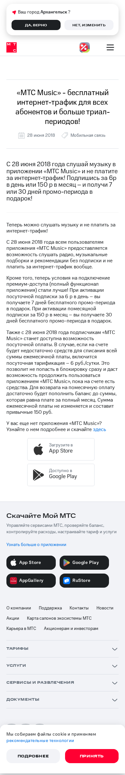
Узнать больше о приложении (36, 545)
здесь (99, 429)
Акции (12, 618)
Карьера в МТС (21, 628)
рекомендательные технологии (40, 741)
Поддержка (50, 608)
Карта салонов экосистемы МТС (59, 618)
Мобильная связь (88, 135)
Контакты (79, 608)
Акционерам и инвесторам (71, 628)
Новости (104, 608)
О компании (18, 608)
